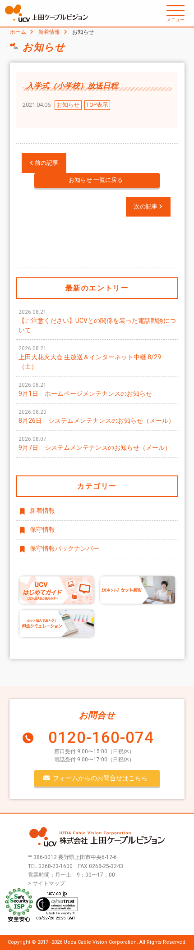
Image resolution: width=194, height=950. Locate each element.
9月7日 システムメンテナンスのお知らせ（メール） (94, 443)
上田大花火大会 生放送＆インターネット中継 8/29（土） (89, 357)
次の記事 (146, 206)
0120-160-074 (101, 737)
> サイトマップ (46, 883)
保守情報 (42, 529)
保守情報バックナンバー (64, 548)
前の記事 (45, 162)
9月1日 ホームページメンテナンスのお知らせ (85, 389)
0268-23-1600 (55, 866)
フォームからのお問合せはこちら (100, 778)
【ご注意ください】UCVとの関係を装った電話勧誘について (97, 321)
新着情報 (49, 32)
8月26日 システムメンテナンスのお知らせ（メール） (96, 416)
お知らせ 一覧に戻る (96, 179)
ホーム (18, 32)
